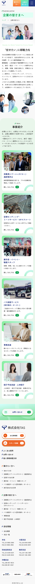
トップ (4, 20)
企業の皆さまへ (25, 3)
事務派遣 (7, 516)
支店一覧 (7, 534)
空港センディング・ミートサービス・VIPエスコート (16, 504)
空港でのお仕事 (9, 477)
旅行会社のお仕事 (10, 488)
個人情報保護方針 (10, 458)
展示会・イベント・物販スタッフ (15, 481)
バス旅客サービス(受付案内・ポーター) (17, 484)
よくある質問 (8, 450)
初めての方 (7, 471)
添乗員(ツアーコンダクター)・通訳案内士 (18, 474)
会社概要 (7, 531)
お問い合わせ (8, 454)
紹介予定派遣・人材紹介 (12, 519)
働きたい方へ (17, 3)
